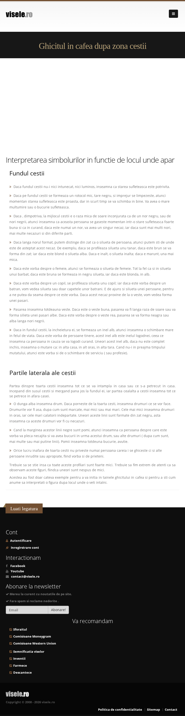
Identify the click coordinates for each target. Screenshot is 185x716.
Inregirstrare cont (24, 548)
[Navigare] (173, 14)
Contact (171, 710)
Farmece (20, 666)
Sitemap (153, 710)
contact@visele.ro (25, 576)
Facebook (17, 566)
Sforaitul (20, 629)
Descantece (22, 673)
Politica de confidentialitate (120, 710)
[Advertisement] (92, 106)
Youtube (17, 571)
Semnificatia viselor (28, 652)
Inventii (19, 659)
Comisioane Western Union (34, 643)
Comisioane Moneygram (32, 636)
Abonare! (58, 609)
